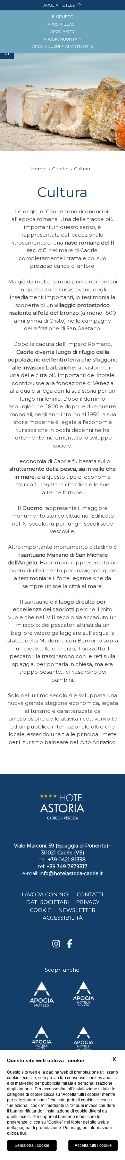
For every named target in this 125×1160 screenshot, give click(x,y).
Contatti (90, 894)
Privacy (87, 902)
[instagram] (56, 944)
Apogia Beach (62, 24)
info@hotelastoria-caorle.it (71, 873)
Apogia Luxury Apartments (62, 46)
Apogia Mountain (63, 39)
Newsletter (76, 910)
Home (38, 168)
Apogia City (62, 31)
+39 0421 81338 (67, 859)
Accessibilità (63, 917)
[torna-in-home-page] (62, 809)
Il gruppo (62, 16)
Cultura (82, 168)
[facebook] (70, 944)
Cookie (40, 910)
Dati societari (47, 902)
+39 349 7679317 (67, 866)
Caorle (59, 168)
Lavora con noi (46, 894)
